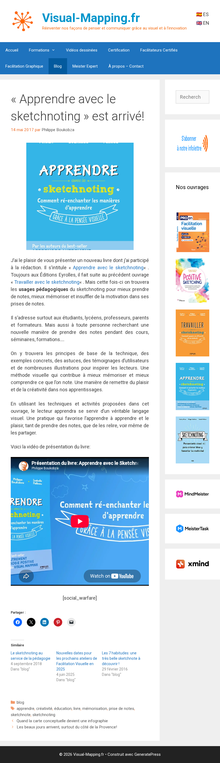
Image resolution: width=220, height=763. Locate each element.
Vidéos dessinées (81, 50)
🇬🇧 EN (202, 23)
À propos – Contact (126, 66)
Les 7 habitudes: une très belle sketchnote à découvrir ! (121, 658)
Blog (58, 66)
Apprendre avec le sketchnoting (108, 267)
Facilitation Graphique (24, 66)
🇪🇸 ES (202, 14)
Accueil (11, 50)
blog (20, 702)
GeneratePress (147, 754)
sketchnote (21, 714)
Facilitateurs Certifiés (159, 50)
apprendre (25, 708)
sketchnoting (43, 714)
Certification (119, 50)
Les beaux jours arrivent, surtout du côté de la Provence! (67, 727)
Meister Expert (85, 66)
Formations (39, 50)
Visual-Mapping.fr (91, 18)
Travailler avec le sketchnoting (46, 282)
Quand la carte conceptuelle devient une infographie (62, 720)
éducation (63, 708)
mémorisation (94, 708)
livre (77, 708)
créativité (44, 708)
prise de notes (121, 708)
